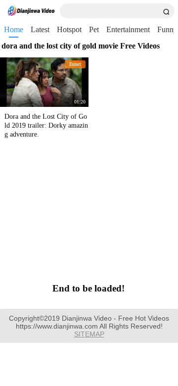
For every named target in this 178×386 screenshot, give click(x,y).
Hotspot (69, 29)
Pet (94, 29)
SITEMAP (89, 334)
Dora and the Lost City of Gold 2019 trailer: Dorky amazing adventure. (46, 125)
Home (13, 29)
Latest (40, 29)
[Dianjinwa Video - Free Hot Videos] (31, 11)
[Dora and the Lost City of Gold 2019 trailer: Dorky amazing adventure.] (44, 82)
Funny (167, 29)
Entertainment (128, 29)
